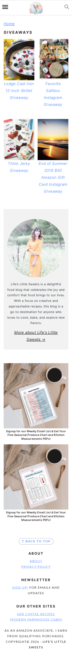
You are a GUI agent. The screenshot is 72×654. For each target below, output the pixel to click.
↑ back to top (36, 541)
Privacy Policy (36, 566)
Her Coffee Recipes (36, 614)
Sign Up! (20, 587)
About (36, 561)
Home (9, 23)
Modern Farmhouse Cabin (36, 619)
